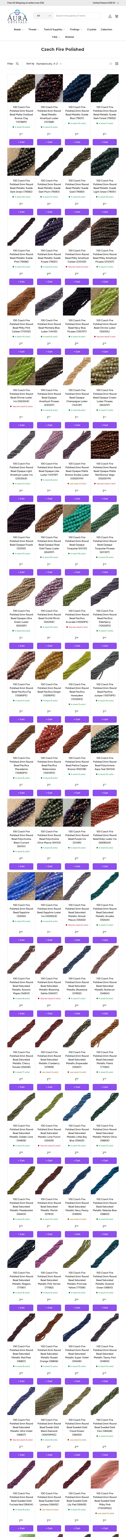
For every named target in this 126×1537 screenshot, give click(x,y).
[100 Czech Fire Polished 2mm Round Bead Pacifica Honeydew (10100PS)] (77, 665)
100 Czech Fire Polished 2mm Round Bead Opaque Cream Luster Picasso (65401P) (104, 397)
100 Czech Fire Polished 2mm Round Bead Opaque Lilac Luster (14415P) (49, 469)
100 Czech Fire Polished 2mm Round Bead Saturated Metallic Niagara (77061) (21, 1280)
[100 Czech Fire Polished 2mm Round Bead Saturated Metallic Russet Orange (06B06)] (49, 1327)
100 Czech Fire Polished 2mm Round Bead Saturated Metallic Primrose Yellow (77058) (77, 1280)
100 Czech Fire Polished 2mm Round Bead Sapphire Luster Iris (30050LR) (49, 911)
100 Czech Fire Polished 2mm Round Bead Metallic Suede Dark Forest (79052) (104, 113)
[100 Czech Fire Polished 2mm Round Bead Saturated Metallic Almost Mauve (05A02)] (77, 886)
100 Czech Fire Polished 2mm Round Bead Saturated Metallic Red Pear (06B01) (21, 1354)
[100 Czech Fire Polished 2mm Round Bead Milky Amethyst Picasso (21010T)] (105, 232)
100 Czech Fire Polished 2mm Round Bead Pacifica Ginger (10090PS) (49, 690)
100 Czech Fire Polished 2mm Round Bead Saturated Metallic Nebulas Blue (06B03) (105, 1206)
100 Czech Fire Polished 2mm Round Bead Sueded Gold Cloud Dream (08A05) (77, 1427)
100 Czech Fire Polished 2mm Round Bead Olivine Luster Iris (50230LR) (21, 396)
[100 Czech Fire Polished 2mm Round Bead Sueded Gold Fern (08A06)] (105, 1401)
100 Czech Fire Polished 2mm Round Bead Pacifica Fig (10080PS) (21, 690)
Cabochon (106, 29)
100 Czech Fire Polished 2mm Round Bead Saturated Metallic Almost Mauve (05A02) (77, 912)
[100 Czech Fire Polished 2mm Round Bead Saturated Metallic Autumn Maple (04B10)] (21, 960)
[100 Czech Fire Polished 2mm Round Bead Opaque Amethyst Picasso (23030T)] (49, 371)
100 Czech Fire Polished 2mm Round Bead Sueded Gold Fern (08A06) (104, 1425)
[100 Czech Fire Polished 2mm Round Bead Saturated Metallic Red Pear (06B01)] (21, 1327)
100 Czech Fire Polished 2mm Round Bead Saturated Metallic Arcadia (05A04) (104, 912)
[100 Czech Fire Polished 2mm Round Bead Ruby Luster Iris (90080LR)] (105, 813)
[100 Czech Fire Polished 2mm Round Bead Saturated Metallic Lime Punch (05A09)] (49, 1107)
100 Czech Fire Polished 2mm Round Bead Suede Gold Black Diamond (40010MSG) (49, 1427)
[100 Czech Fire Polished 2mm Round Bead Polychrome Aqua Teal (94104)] (105, 739)
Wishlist (69, 37)
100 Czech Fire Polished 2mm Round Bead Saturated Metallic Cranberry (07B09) (49, 1059)
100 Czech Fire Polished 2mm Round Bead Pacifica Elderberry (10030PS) (104, 618)
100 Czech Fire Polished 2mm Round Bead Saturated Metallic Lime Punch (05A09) (49, 1133)
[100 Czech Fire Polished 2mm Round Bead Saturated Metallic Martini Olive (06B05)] (105, 1107)
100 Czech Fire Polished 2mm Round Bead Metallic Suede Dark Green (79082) (21, 186)
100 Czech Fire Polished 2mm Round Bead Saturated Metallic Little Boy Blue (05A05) (77, 1133)
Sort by (30, 63)
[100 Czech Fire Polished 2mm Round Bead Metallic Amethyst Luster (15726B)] (49, 88)
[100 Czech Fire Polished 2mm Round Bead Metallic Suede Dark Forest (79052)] (105, 88)
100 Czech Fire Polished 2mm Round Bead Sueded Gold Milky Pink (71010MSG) (104, 1501)
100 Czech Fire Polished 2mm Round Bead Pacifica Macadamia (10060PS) (21, 765)
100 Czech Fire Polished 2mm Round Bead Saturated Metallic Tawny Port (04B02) (104, 1354)
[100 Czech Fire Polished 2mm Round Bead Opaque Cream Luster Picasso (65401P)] (105, 371)
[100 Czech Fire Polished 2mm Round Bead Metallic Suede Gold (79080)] (77, 162)
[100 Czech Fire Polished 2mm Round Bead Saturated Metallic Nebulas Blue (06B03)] (105, 1180)
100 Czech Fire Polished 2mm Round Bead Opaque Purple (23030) (21, 543)
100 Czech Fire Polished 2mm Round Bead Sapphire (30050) (21, 911)
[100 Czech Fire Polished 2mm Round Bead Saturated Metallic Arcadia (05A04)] (105, 886)
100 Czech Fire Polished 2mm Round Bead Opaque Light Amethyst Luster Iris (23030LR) (21, 471)
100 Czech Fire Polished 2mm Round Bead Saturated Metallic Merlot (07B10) (49, 1206)
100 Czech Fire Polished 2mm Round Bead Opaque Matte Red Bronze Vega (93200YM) (104, 471)
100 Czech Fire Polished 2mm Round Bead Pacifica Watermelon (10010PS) (49, 765)
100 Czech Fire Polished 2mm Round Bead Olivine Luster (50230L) (104, 326)
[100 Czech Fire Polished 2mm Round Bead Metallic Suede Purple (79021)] (49, 232)
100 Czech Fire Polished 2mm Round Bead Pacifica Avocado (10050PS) (77, 616)
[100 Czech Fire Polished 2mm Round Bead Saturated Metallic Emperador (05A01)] (77, 1033)
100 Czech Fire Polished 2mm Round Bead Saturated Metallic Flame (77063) (104, 1059)
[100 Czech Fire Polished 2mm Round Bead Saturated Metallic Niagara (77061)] (21, 1254)
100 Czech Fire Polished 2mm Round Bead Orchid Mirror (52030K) (49, 616)
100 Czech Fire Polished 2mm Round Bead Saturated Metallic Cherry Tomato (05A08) (21, 1059)
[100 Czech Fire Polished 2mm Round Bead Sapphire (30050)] (21, 886)
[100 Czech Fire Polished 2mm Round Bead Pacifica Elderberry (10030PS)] (105, 592)
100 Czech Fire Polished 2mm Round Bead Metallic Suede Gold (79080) (77, 186)
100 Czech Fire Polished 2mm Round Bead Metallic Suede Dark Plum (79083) (49, 186)
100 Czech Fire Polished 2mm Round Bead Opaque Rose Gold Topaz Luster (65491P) (49, 545)
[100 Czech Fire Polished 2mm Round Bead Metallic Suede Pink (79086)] (21, 232)
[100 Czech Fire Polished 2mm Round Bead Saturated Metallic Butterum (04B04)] (105, 960)
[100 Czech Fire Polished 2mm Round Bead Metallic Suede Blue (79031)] (77, 88)
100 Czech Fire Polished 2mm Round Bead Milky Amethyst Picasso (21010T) (105, 256)
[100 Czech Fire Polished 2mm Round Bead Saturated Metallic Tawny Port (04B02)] (105, 1327)
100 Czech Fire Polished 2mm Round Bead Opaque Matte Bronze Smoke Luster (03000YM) (77, 471)
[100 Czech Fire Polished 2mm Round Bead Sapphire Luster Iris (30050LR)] (49, 886)
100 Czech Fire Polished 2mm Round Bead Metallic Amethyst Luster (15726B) (49, 114)
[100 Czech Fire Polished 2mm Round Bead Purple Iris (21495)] (77, 813)
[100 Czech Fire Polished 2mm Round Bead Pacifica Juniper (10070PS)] (105, 665)
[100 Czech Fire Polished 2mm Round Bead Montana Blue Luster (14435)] (49, 301)
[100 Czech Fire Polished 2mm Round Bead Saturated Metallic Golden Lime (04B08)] (21, 1107)
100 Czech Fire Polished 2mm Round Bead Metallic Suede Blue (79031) (77, 113)
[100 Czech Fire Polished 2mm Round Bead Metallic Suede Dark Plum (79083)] (49, 162)
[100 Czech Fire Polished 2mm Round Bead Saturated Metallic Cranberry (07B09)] (49, 1033)
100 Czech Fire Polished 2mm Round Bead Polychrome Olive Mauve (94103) (49, 837)
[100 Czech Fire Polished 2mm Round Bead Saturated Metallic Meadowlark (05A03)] (21, 1180)
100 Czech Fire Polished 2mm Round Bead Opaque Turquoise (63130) (77, 543)
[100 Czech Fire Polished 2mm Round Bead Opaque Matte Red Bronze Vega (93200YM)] (105, 445)
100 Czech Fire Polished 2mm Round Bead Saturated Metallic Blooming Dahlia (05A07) (49, 986)
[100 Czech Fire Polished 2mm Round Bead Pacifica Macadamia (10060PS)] (21, 739)
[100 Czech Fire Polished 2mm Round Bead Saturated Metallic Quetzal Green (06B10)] (105, 1254)
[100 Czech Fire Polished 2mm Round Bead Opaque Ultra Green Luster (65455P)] (21, 592)
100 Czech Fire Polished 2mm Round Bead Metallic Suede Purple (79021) (49, 256)
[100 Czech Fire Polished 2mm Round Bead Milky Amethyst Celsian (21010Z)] (77, 232)
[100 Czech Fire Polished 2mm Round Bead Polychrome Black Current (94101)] (21, 813)
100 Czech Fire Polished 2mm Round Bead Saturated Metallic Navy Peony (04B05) (77, 1206)
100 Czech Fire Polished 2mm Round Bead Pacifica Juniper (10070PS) (104, 690)
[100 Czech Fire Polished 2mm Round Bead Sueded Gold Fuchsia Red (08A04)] (21, 1475)
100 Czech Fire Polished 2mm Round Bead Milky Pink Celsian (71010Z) (21, 326)
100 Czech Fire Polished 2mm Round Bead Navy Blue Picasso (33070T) (77, 326)
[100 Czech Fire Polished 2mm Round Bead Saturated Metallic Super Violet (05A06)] (77, 1327)
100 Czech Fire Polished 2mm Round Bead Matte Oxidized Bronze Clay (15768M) (21, 114)
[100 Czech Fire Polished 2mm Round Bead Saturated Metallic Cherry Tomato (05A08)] (21, 1033)
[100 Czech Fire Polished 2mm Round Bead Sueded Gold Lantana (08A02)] (49, 1475)
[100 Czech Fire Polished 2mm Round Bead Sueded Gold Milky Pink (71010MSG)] (105, 1475)
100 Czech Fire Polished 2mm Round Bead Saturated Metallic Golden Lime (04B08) (21, 1133)
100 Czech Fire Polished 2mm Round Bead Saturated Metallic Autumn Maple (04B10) (21, 986)
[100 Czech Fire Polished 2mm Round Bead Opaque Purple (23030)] (21, 518)
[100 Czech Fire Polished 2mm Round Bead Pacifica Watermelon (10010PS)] (49, 739)
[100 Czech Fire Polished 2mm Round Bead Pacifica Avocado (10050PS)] (77, 592)
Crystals (91, 29)
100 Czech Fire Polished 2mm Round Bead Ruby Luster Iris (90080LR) (104, 837)
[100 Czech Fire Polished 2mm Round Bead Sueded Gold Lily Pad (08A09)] (77, 1475)
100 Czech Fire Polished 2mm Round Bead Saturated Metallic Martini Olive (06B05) (105, 1133)
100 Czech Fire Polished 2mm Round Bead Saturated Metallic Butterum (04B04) (104, 986)
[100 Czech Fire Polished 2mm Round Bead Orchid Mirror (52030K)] (49, 592)
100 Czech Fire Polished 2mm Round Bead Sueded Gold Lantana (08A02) (49, 1499)
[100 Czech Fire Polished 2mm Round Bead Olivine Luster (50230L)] (105, 301)
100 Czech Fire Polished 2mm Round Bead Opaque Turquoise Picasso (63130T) (104, 545)
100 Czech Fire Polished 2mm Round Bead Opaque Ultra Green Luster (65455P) (21, 618)
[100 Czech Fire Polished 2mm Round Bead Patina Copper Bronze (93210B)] (77, 739)
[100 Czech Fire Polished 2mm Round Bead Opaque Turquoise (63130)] (77, 518)
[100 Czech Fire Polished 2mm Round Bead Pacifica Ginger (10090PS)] (49, 665)
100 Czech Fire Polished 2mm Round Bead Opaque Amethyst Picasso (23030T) (49, 397)
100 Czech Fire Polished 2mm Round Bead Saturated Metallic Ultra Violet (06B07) (21, 1427)
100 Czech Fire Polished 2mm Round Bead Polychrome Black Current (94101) (21, 839)
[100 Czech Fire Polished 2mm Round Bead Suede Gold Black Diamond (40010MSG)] (49, 1401)
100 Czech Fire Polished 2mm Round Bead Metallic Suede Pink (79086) (21, 256)
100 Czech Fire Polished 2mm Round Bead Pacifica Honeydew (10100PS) (77, 692)
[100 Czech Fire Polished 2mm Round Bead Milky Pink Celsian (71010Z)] (21, 301)
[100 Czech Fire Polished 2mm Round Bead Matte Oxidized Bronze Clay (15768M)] (21, 88)
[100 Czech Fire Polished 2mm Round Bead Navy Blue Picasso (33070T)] (77, 301)
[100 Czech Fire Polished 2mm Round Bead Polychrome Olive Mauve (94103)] (49, 813)
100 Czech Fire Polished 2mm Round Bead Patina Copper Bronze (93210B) (77, 764)
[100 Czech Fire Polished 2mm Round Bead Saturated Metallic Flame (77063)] (105, 1033)
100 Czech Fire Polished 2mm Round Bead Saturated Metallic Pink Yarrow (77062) (49, 1280)
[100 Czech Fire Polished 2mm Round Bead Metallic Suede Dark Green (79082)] (21, 162)
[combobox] (67, 16)
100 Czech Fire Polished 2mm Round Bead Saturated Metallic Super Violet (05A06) (77, 1354)
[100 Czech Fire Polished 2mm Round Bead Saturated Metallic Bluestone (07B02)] (77, 960)
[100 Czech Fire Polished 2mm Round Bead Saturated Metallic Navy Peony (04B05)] (77, 1180)
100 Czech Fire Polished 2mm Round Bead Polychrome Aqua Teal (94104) (104, 764)
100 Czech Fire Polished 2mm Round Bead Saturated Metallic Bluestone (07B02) (77, 986)
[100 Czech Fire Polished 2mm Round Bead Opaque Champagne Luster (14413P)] (77, 371)
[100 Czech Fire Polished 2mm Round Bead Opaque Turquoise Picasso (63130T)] (105, 518)
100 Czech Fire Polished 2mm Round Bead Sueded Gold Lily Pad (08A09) (77, 1499)
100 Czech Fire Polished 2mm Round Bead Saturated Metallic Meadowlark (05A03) (21, 1206)
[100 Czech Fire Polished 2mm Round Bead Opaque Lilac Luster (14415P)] (49, 445)
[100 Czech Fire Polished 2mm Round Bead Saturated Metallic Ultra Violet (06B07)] (21, 1401)
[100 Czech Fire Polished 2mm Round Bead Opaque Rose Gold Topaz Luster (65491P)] (49, 518)
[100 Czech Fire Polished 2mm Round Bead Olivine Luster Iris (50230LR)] (21, 371)
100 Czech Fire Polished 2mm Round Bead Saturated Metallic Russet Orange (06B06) (49, 1354)
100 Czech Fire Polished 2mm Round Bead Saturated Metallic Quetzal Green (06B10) (104, 1280)
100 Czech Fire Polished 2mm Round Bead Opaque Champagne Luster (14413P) (77, 397)
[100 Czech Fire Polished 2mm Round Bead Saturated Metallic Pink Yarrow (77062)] (49, 1254)
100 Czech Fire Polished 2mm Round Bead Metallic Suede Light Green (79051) (104, 186)
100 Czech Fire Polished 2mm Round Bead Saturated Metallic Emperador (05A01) (77, 1059)
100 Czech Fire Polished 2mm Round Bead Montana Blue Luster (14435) (49, 326)
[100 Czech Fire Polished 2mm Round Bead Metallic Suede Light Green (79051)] (105, 162)
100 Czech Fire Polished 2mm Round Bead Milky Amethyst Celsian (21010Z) (77, 256)
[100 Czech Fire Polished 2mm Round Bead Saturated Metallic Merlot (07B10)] (49, 1180)
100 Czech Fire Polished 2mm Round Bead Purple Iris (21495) (77, 837)
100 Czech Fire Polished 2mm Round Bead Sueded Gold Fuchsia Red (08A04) (21, 1499)
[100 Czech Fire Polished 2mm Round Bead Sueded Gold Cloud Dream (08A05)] (77, 1401)
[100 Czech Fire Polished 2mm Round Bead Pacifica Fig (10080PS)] (21, 665)
